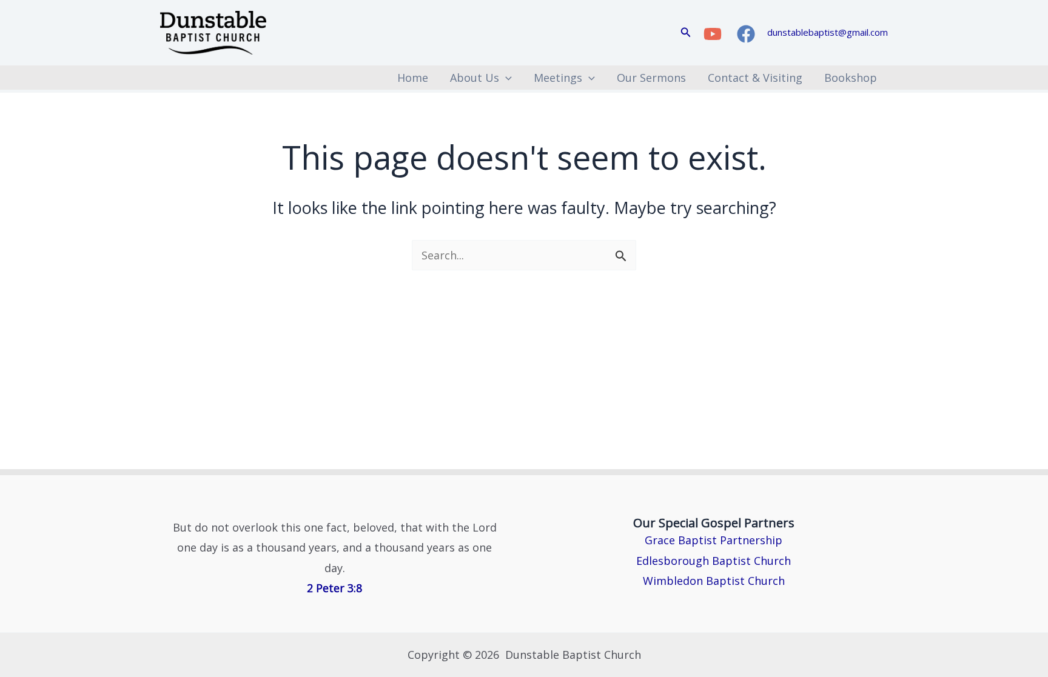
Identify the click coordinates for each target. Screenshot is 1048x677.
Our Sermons (651, 77)
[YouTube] (713, 34)
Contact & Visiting (755, 77)
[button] (685, 33)
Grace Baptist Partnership (713, 540)
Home (412, 77)
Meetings (558, 77)
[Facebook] (746, 34)
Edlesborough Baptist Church (713, 560)
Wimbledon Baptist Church (714, 580)
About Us (474, 77)
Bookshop (850, 77)
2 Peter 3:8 (334, 588)
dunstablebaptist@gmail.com (827, 32)
